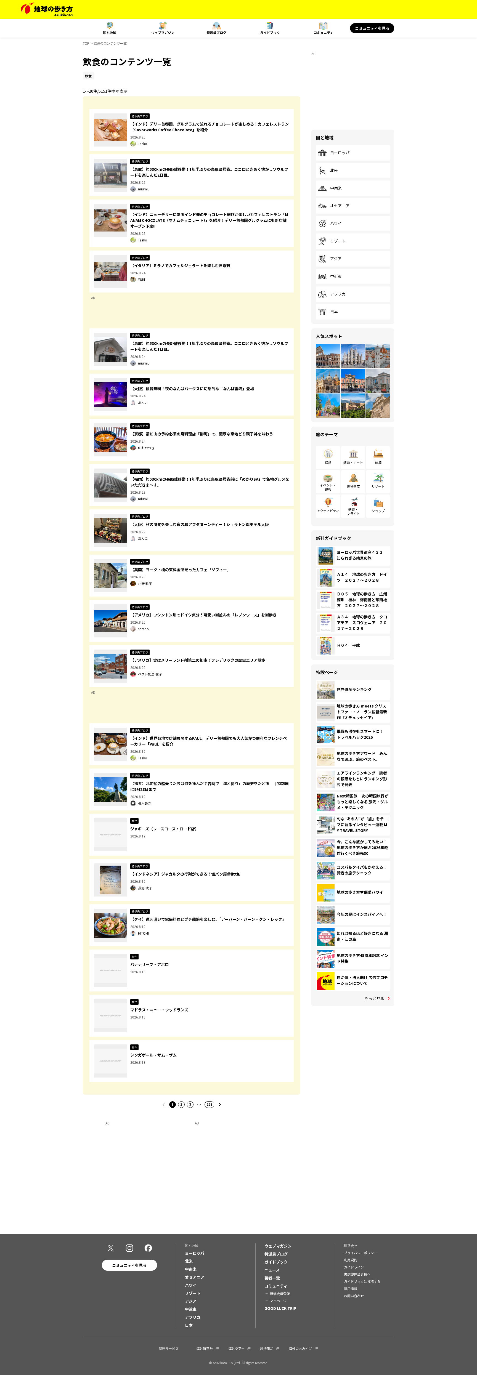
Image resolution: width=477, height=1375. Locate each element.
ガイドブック (270, 32)
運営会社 (350, 1245)
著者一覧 (272, 1278)
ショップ (378, 510)
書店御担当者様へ (357, 1274)
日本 (334, 312)
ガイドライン (354, 1267)
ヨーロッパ (339, 153)
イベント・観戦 (328, 487)
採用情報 (350, 1288)
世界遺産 (353, 486)
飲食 (328, 462)
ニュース (272, 1270)
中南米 (336, 188)
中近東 (336, 276)
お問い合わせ (354, 1295)
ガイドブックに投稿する (362, 1281)
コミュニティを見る (372, 28)
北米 (334, 170)
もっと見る (374, 998)
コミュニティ (323, 32)
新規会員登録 (280, 1293)
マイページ (278, 1300)
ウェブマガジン (162, 32)
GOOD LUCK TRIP (280, 1308)
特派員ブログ (216, 32)
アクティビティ (328, 510)
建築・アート (353, 462)
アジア (335, 259)
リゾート (338, 241)
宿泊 (378, 462)
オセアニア (339, 206)
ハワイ (336, 223)
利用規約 (350, 1259)
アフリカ (338, 294)
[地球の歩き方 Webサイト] (47, 9)
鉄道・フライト (353, 511)
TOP (86, 43)
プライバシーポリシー (360, 1252)
